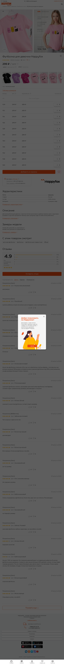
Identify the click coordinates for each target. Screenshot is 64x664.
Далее (32, 346)
